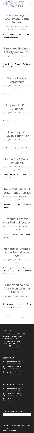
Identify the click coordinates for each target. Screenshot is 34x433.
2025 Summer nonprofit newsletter (17, 399)
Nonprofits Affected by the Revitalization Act (17, 252)
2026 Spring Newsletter (14, 361)
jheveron (23, 29)
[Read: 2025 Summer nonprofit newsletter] (4, 399)
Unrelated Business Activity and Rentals (17, 50)
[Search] (24, 3)
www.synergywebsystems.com (10, 430)
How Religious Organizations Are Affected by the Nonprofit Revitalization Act (17, 271)
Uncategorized (12, 29)
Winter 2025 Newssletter (14, 367)
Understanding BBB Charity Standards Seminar (17, 18)
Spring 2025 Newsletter (14, 372)
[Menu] (28, 3)
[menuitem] (24, 3)
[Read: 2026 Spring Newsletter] (4, 362)
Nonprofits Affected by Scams (17, 161)
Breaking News (23, 26)
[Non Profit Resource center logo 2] (14, 3)
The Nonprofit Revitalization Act (16, 148)
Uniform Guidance (10, 121)
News (17, 56)
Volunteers (7, 94)
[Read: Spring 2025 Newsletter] (4, 372)
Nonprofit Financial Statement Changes (17, 190)
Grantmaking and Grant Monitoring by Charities (17, 288)
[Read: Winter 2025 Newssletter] (4, 367)
